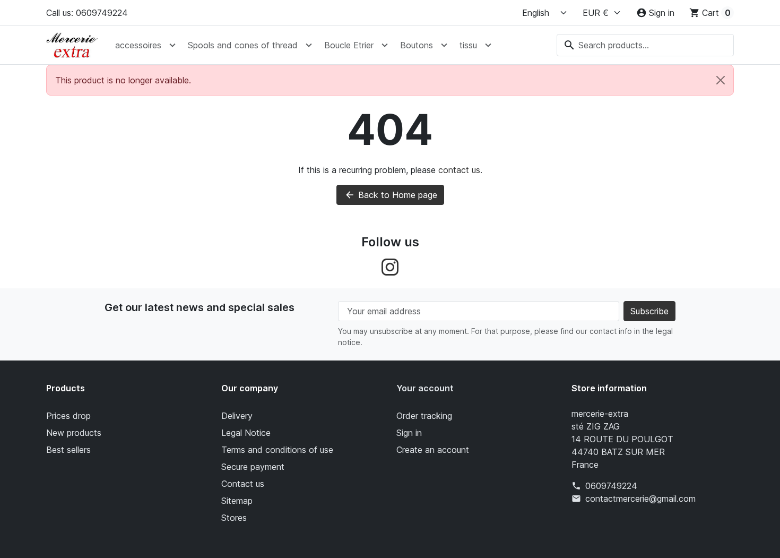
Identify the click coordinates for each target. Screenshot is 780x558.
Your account (425, 388)
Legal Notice (246, 432)
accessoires (138, 45)
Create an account (432, 449)
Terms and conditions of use (277, 449)
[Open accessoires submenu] (172, 45)
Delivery (237, 415)
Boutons (416, 45)
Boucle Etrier (349, 45)
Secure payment (252, 466)
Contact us (242, 483)
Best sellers (68, 449)
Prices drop (68, 415)
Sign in (409, 432)
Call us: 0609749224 (87, 12)
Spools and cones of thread (243, 45)
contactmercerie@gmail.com (640, 498)
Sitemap (237, 500)
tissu (468, 45)
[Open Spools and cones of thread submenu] (309, 45)
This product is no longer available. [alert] (123, 80)
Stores (234, 517)
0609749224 (611, 485)
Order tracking (424, 415)
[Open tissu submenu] (488, 45)
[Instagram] (390, 266)
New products (73, 432)
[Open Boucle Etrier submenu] (385, 45)
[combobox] (645, 45)
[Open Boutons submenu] (444, 45)
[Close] (720, 80)
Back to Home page (390, 195)
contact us (459, 170)
